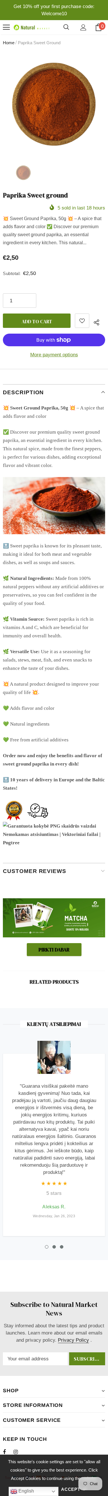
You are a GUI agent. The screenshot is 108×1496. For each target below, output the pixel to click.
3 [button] (61, 1247)
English (25, 1491)
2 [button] (54, 1247)
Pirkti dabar (54, 949)
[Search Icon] (66, 27)
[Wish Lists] (82, 321)
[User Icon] (83, 27)
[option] (54, 104)
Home (8, 42)
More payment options (54, 354)
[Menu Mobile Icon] (6, 27)
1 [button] (46, 1247)
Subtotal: (12, 273)
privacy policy (73, 1340)
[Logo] (31, 27)
